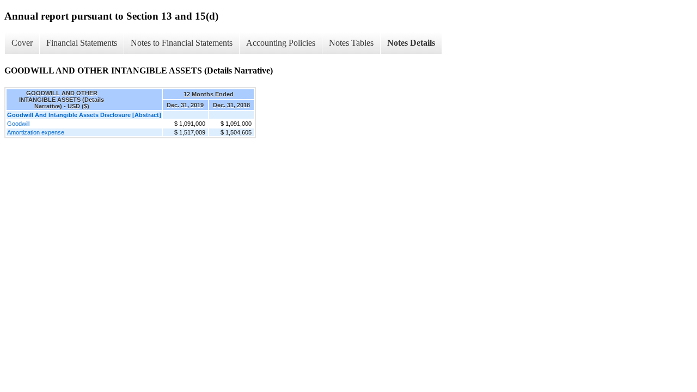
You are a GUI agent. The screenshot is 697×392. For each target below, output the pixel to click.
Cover (22, 42)
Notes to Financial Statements (182, 42)
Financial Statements (81, 42)
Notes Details (411, 42)
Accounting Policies (280, 42)
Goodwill (18, 123)
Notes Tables (351, 42)
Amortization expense (35, 132)
